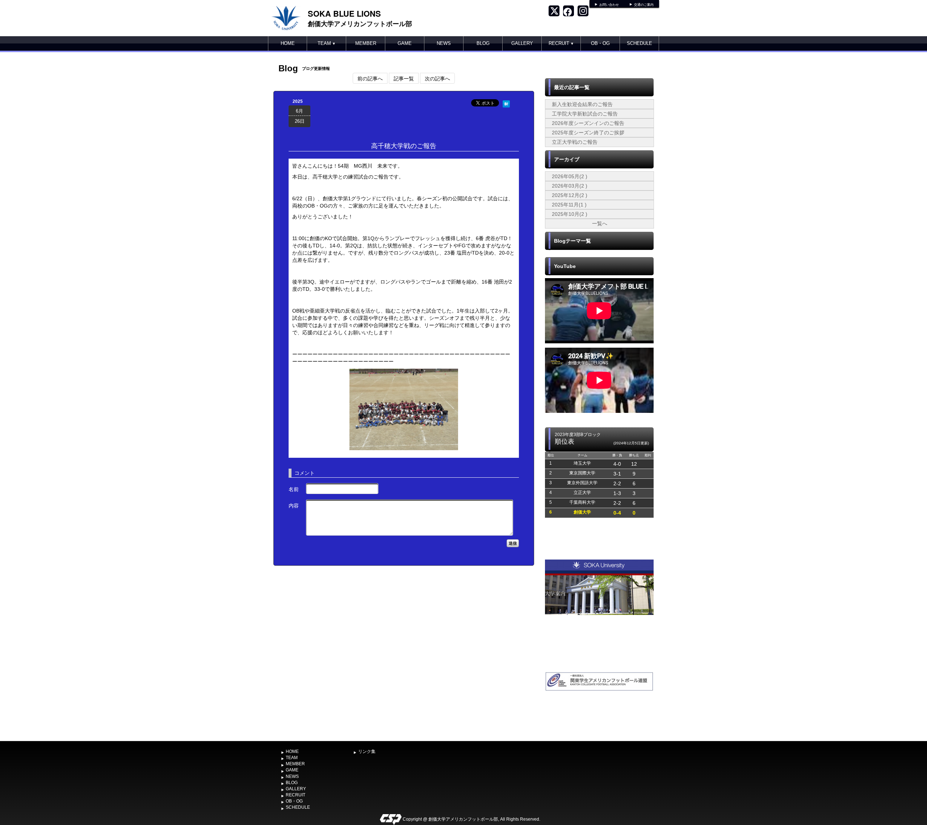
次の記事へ (437, 78)
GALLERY (522, 43)
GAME (405, 43)
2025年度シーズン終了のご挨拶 (588, 132)
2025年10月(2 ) (569, 214)
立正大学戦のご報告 (574, 142)
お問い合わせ (609, 5)
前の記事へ (370, 78)
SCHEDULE (639, 43)
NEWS (444, 43)
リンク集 (367, 751)
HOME (288, 43)
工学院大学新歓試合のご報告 (585, 114)
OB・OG (600, 43)
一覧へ (599, 223)
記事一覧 (404, 78)
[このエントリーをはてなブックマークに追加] (506, 102)
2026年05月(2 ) (569, 176)
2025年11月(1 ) (569, 205)
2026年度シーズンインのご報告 (588, 123)
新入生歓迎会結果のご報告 (582, 104)
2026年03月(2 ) (569, 186)
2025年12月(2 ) (569, 195)
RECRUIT (561, 43)
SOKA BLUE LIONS (344, 13)
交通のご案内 (644, 5)
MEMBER (365, 43)
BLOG (483, 43)
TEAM (327, 43)
